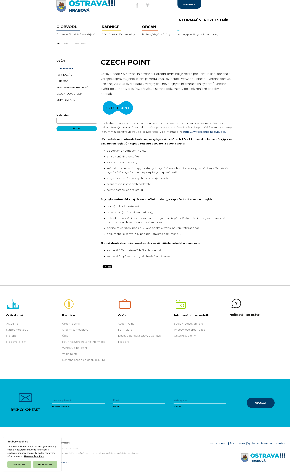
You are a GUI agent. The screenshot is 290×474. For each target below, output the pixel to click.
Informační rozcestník (191, 315)
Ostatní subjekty (185, 335)
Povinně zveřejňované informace (83, 341)
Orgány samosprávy (75, 329)
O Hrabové (14, 315)
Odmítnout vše (45, 464)
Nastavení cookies (273, 443)
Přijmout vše (19, 464)
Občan (67, 44)
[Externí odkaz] (149, 6)
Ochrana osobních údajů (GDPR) (83, 359)
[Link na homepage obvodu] (263, 461)
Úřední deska (71, 323)
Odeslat (260, 403)
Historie (11, 335)
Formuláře (125, 329)
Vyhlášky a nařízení (74, 347)
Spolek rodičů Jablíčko (188, 323)
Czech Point (126, 323)
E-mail (116, 406)
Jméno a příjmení (60, 406)
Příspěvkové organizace (189, 329)
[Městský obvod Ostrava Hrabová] (86, 7)
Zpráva (177, 406)
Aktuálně (12, 323)
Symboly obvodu (17, 329)
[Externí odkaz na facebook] (137, 5)
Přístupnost (237, 443)
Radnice (68, 315)
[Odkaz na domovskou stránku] (58, 44)
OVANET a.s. (62, 462)
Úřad (65, 335)
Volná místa (70, 353)
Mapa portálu (218, 443)
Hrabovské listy (16, 341)
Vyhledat (62, 115)
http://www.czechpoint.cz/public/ (204, 131)
